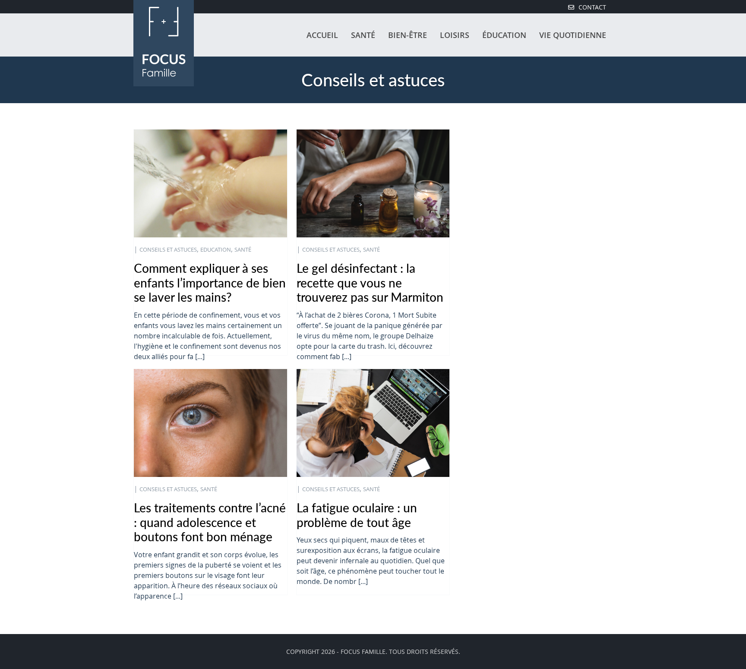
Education (215, 249)
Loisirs (454, 35)
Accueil (322, 35)
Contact (592, 7)
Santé (363, 35)
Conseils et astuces (168, 249)
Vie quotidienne (572, 35)
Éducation (504, 35)
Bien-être (407, 35)
